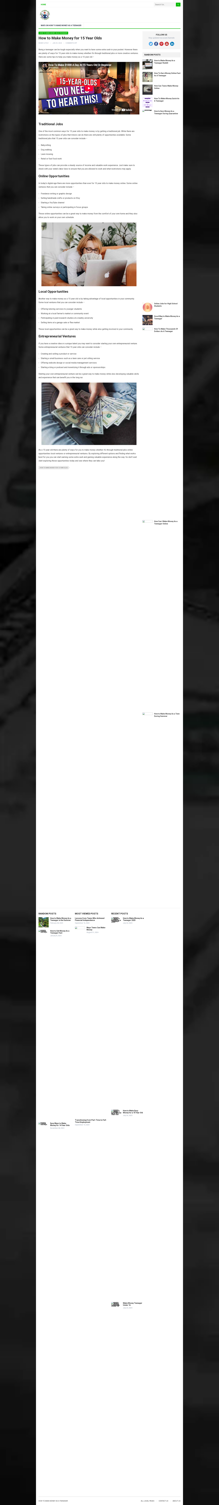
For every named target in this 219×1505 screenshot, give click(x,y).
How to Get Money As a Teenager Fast (59, 932)
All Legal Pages (147, 1501)
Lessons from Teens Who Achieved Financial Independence (89, 919)
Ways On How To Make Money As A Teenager (61, 25)
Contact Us (163, 1501)
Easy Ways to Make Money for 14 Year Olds (60, 1124)
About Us (176, 1501)
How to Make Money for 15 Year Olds (54, 468)
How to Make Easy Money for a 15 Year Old (133, 1112)
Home (43, 5)
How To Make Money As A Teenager (53, 33)
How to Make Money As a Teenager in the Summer (60, 919)
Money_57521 (44, 43)
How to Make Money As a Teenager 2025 (133, 919)
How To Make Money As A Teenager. (53, 1501)
